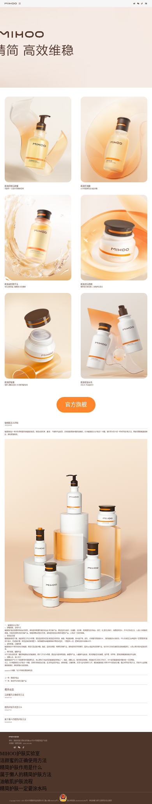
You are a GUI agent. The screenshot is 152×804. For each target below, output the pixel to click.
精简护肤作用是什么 (13, 707)
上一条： (12, 678)
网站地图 (91, 801)
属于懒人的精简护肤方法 (15, 719)
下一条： (16, 681)
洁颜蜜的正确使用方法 (14, 695)
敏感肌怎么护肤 (93, 432)
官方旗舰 (76, 404)
